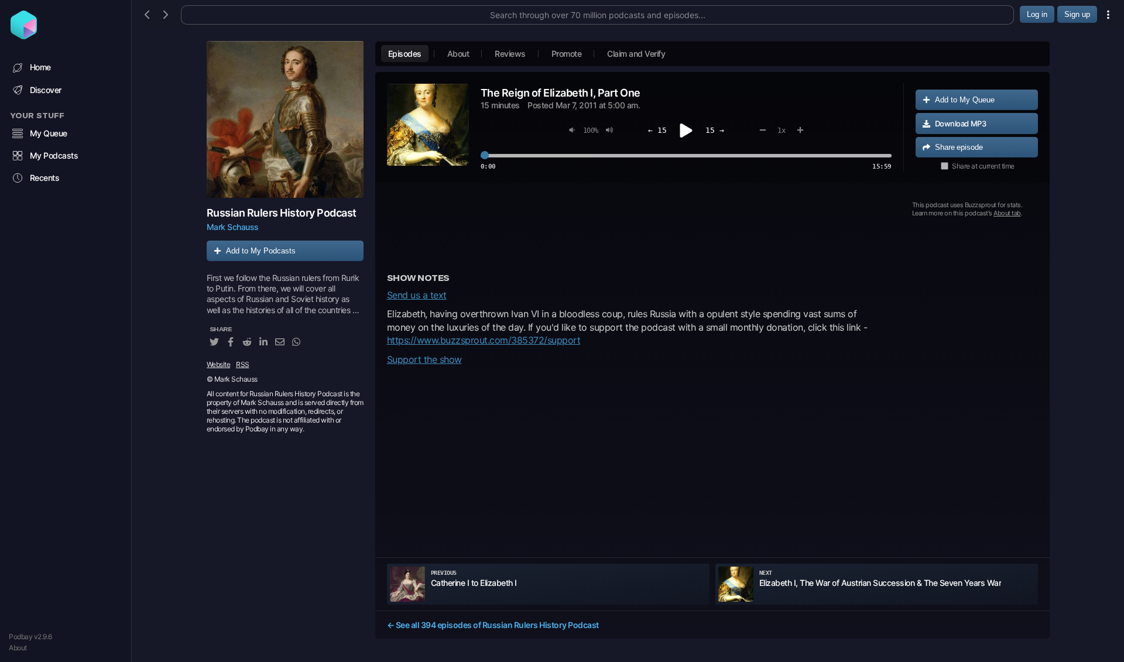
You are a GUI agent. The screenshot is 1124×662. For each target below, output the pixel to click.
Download (960, 123)
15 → (714, 130)
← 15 (657, 130)
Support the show (424, 359)
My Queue (48, 133)
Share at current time (983, 166)
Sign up (1077, 14)
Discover (45, 90)
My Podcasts (54, 155)
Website (219, 364)
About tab (1007, 213)
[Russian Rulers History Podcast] (285, 119)
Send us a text (417, 295)
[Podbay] (24, 36)
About (18, 647)
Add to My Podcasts (261, 250)
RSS (242, 364)
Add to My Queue (965, 99)
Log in (1037, 14)
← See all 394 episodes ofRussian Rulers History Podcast (493, 625)
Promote (566, 54)
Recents (45, 178)
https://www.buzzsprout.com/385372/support (484, 340)
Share (959, 147)
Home (40, 67)
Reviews (510, 54)
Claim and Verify (636, 54)
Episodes (405, 54)
